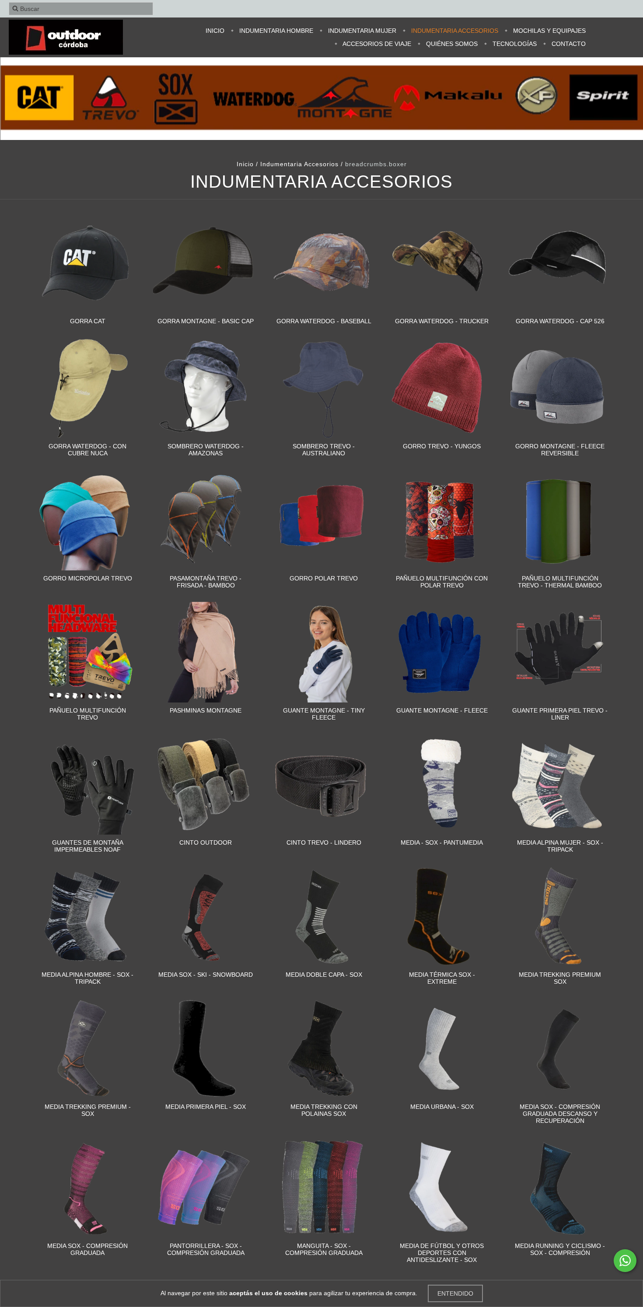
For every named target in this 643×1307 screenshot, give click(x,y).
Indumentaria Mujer (361, 30)
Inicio (215, 30)
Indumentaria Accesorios (453, 30)
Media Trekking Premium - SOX (88, 1110)
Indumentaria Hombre (275, 30)
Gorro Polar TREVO (324, 578)
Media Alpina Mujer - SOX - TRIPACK (560, 846)
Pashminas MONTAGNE (205, 710)
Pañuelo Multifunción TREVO (87, 714)
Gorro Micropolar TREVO (87, 578)
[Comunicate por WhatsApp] (625, 1260)
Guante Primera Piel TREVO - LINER (560, 714)
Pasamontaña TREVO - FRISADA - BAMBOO (205, 582)
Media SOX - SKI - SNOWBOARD (205, 974)
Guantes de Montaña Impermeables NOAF (87, 846)
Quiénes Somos (451, 43)
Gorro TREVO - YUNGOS (442, 446)
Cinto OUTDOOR (205, 842)
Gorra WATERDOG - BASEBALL (323, 321)
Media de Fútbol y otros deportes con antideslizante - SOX (442, 1252)
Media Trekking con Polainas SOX (323, 1110)
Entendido (455, 1293)
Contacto (568, 43)
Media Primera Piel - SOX (205, 1106)
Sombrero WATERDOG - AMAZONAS (206, 450)
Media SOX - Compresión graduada (87, 1249)
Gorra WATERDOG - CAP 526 (560, 321)
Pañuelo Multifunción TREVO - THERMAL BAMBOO (560, 582)
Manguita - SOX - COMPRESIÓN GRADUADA (324, 1249)
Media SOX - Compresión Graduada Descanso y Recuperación (560, 1113)
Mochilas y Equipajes (548, 30)
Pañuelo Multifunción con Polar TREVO (442, 582)
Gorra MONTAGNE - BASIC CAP (205, 321)
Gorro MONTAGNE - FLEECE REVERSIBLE (560, 450)
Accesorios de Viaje (376, 43)
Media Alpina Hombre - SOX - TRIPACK (87, 978)
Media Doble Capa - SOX (324, 974)
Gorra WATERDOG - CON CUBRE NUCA (87, 450)
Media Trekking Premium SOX (560, 978)
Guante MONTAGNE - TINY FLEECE (324, 714)
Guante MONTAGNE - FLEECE (442, 710)
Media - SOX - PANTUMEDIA (442, 842)
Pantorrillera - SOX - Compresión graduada (206, 1249)
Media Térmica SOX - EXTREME (442, 978)
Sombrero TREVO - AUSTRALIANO (324, 450)
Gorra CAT (87, 321)
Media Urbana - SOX (442, 1106)
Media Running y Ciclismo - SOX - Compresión (560, 1249)
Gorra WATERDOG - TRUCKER (442, 321)
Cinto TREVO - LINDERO (324, 842)
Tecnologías (514, 43)
